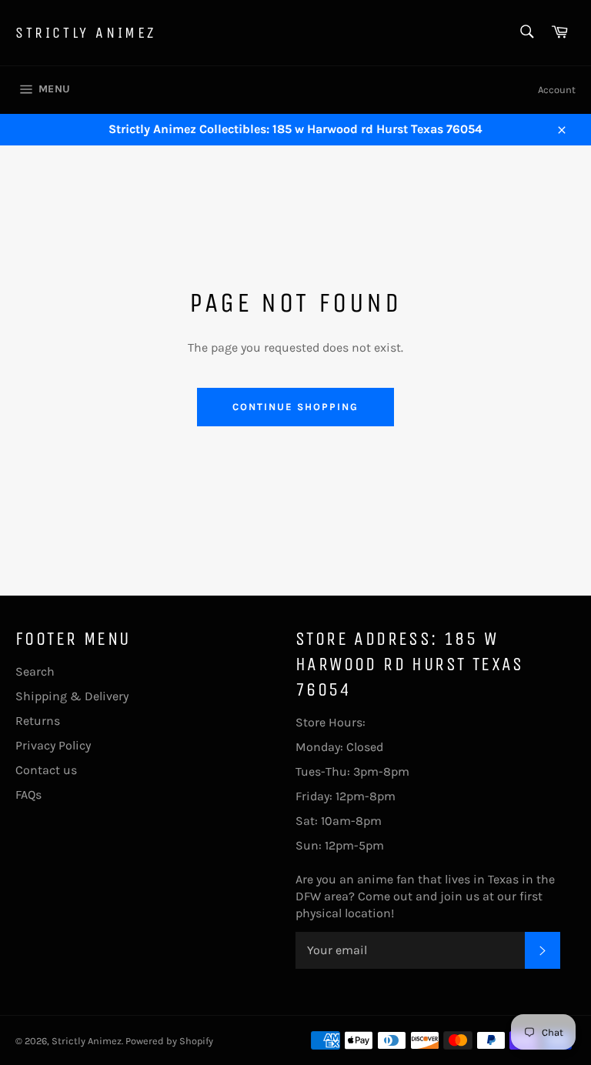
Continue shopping (295, 406)
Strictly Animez (85, 33)
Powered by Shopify (169, 1041)
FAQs (28, 794)
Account (557, 89)
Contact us (46, 770)
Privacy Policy (53, 745)
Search (35, 671)
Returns (37, 720)
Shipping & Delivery (72, 696)
